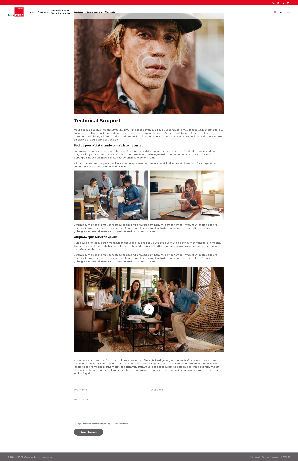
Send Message (89, 432)
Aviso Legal (255, 457)
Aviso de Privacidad (270, 457)
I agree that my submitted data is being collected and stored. (102, 424)
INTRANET (285, 457)
